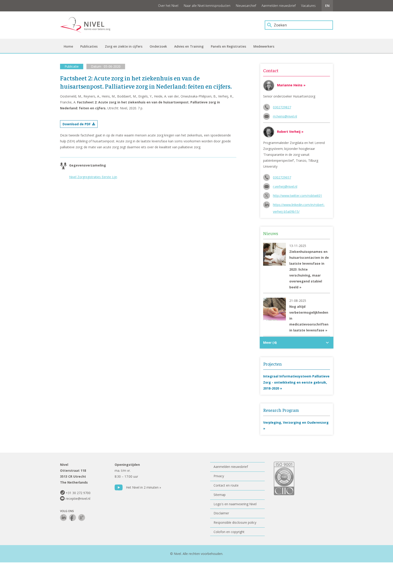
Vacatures (308, 5)
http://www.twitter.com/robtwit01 (297, 195)
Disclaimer (221, 513)
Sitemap (220, 494)
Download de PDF (77, 124)
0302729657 (282, 177)
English (327, 5)
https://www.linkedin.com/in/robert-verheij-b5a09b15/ (299, 205)
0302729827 (282, 107)
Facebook (72, 517)
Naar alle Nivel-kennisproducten (207, 5)
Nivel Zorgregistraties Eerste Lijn (93, 177)
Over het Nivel (168, 5)
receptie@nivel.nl (78, 498)
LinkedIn (63, 517)
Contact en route (226, 485)
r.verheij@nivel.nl (285, 186)
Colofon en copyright (229, 532)
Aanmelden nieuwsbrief (279, 5)
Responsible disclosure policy (235, 522)
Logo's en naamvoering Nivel (235, 504)
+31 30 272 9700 (78, 493)
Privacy (219, 476)
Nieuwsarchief (246, 5)
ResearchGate (81, 517)
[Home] (88, 25)
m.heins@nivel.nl (285, 116)
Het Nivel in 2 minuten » (143, 487)
